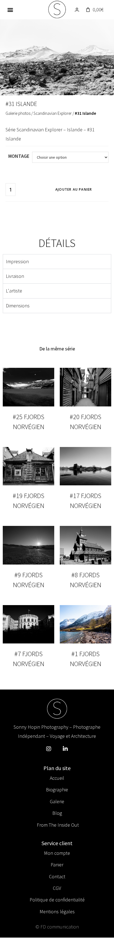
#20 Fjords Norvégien (85, 422)
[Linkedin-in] (65, 748)
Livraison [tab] (15, 276)
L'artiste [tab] (14, 291)
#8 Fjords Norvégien (85, 580)
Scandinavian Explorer (52, 113)
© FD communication (57, 927)
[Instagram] (48, 748)
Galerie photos (18, 113)
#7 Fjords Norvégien (28, 659)
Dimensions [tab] (18, 305)
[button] (10, 9)
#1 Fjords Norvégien (85, 659)
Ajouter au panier (73, 189)
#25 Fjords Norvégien (28, 422)
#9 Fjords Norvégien (28, 580)
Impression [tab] (17, 261)
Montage (18, 156)
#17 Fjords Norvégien (85, 500)
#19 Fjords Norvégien (28, 500)
